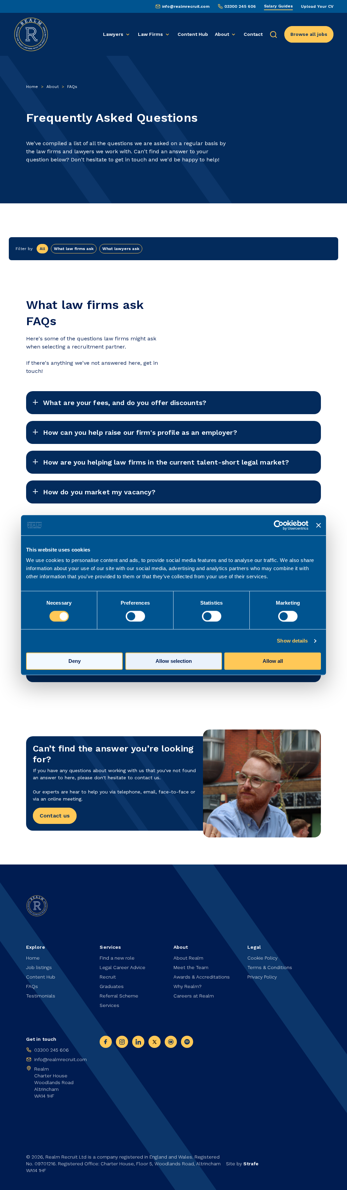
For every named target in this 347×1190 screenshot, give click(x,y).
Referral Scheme (119, 995)
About (222, 34)
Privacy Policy (262, 977)
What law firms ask (74, 248)
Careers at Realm (194, 995)
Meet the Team (191, 967)
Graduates (112, 986)
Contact (253, 34)
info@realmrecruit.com (185, 6)
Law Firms (150, 34)
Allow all (273, 661)
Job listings (39, 967)
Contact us (55, 815)
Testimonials (40, 995)
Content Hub (193, 34)
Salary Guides (278, 6)
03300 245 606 (240, 6)
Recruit (108, 977)
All (42, 248)
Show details (292, 641)
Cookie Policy (262, 958)
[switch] (135, 616)
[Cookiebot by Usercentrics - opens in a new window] (278, 525)
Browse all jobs (308, 34)
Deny (74, 661)
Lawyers (113, 34)
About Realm (188, 958)
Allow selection (174, 661)
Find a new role (117, 958)
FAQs (32, 986)
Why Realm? (188, 986)
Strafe (251, 1163)
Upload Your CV (317, 6)
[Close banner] (318, 525)
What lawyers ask (120, 248)
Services (109, 1005)
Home (32, 86)
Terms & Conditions (269, 967)
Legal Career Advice (122, 967)
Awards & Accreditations (202, 977)
